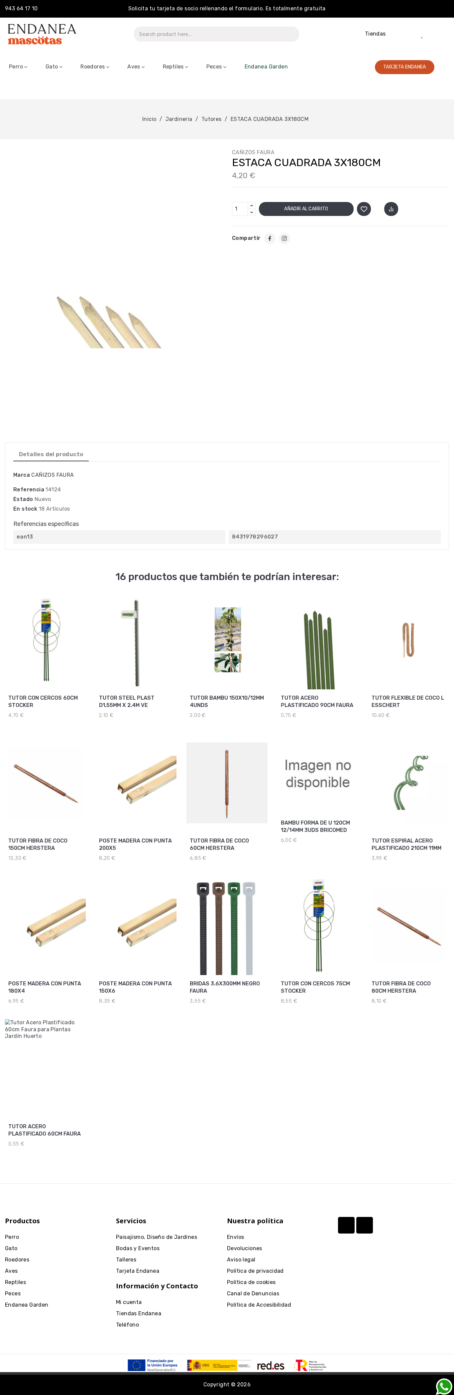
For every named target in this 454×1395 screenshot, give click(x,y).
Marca (21, 475)
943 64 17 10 (21, 8)
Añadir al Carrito (306, 209)
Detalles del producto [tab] (51, 454)
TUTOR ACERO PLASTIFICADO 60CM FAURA (44, 1130)
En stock (25, 509)
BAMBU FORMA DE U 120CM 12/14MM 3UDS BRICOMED (315, 826)
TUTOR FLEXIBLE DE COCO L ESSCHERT (408, 701)
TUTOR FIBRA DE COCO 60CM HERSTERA (219, 844)
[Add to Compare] (391, 209)
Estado (23, 499)
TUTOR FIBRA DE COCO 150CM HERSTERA (37, 844)
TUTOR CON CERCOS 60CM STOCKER (43, 701)
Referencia (28, 489)
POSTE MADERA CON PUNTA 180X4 (44, 987)
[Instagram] (284, 238)
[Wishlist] (422, 34)
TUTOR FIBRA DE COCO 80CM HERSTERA (401, 987)
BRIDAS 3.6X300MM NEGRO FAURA (225, 987)
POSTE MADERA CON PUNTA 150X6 (135, 987)
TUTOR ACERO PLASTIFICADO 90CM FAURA (317, 701)
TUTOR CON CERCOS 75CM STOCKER (315, 987)
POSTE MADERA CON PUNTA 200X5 (135, 844)
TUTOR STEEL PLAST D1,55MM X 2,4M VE (127, 701)
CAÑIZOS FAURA (253, 152)
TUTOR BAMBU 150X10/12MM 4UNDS (227, 701)
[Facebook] (270, 238)
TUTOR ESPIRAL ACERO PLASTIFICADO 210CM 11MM (406, 844)
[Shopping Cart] (440, 34)
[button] (404, 67)
